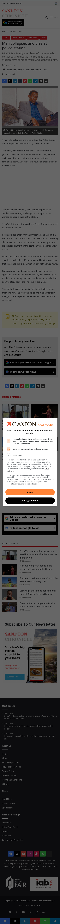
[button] (30, 455)
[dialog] (30, 462)
